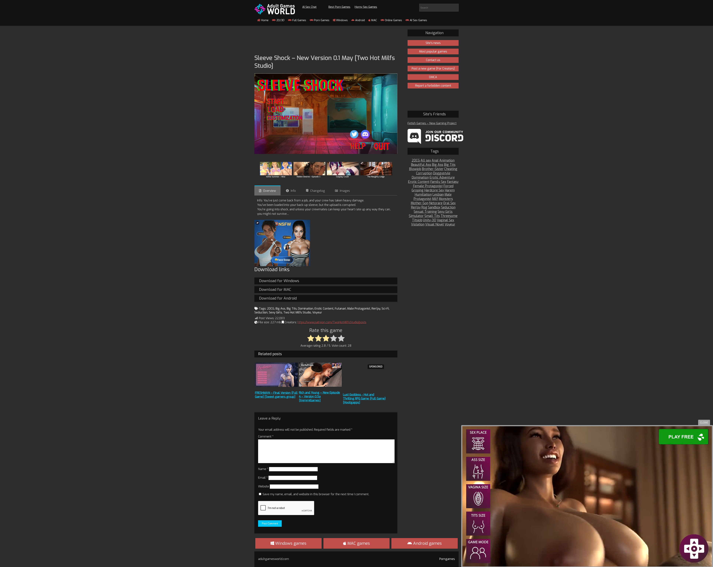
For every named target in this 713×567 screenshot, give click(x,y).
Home (264, 20)
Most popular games (433, 51)
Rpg (424, 207)
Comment (266, 436)
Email (263, 478)
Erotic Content (324, 308)
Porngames (447, 559)
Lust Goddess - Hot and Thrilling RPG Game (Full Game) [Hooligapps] (364, 398)
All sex (426, 160)
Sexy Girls (275, 312)
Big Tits (292, 308)
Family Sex (438, 182)
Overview (269, 191)
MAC (373, 20)
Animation (447, 160)
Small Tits (432, 216)
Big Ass (280, 308)
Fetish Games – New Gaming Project (432, 123)
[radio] (310, 338)
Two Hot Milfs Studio (297, 312)
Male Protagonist (358, 308)
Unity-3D (429, 220)
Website (263, 486)
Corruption (424, 173)
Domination (305, 308)
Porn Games (321, 20)
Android (359, 20)
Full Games (299, 20)
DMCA (433, 77)
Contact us (433, 60)
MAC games (358, 543)
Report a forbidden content (433, 86)
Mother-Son (419, 203)
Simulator (416, 216)
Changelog (317, 191)
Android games (427, 543)
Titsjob (417, 220)
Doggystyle (441, 173)
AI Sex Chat (309, 7)
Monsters (446, 199)
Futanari (340, 308)
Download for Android (278, 298)
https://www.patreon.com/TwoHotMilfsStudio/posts (331, 322)
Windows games (290, 543)
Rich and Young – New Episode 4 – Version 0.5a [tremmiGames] (319, 396)
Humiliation (423, 195)
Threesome (449, 216)
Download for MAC (275, 289)
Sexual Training (425, 212)
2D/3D (280, 20)
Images (345, 191)
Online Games (393, 20)
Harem (450, 190)
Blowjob (415, 169)
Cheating (450, 169)
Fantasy (452, 182)
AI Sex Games (418, 20)
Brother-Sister (433, 169)
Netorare (435, 203)
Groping (418, 190)
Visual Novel (434, 224)
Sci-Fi (385, 308)
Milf (435, 199)
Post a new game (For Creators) (433, 68)
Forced (448, 186)
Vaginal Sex (445, 220)
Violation (417, 224)
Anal (435, 160)
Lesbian (438, 195)
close (704, 422)
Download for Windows (279, 280)
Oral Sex (449, 203)
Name (263, 469)
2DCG (270, 308)
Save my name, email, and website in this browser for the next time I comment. (316, 494)
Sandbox (434, 207)
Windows (341, 20)
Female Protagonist (428, 186)
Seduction (261, 312)
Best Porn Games (339, 7)
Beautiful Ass (421, 165)
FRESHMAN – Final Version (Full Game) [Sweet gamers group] (276, 395)
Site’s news (433, 43)
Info (293, 191)
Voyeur (317, 312)
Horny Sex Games (366, 7)
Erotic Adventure (442, 177)
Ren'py (376, 308)
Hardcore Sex (434, 190)
